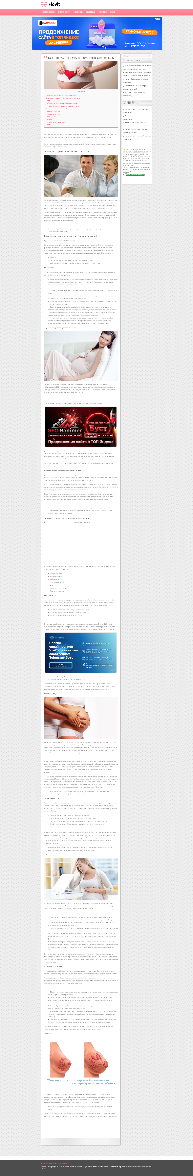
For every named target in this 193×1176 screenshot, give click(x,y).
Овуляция (103, 12)
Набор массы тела (54, 111)
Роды (112, 12)
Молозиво (51, 125)
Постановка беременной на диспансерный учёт (60, 95)
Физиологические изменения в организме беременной (62, 98)
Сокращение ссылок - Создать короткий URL (58, 1163)
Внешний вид (52, 101)
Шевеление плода (53, 114)
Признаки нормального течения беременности (60, 109)
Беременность (48, 12)
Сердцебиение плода (54, 117)
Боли (49, 119)
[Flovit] (50, 8)
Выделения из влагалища (56, 122)
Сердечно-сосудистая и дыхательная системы (62, 103)
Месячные (90, 12)
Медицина (78, 12)
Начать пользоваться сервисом (135, 174)
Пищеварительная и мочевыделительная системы (63, 106)
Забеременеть (64, 12)
